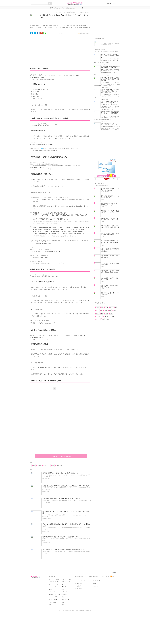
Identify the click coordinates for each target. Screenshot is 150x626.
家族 (110, 310)
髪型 (106, 310)
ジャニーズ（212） (66, 12)
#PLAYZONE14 (81, 335)
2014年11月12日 (47, 169)
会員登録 (109, 3)
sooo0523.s (44, 554)
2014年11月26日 (60, 263)
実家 (102, 313)
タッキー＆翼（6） (80, 12)
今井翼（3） (87, 12)
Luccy (43, 478)
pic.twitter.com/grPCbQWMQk (37, 77)
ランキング (106, 316)
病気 (34, 465)
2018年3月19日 (54, 276)
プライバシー (96, 586)
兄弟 (113, 316)
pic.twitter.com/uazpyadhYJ (51, 322)
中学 (103, 319)
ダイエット (99, 316)
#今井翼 (66, 75)
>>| (64, 388)
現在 (53, 465)
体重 (107, 307)
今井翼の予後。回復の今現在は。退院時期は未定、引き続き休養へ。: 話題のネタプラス (56, 236)
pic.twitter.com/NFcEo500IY (55, 275)
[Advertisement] (46, 50)
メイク (98, 319)
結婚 (102, 307)
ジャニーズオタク (105, 109)
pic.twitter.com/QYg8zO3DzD (37, 167)
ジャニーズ (59, 465)
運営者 (94, 583)
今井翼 (39, 465)
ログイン (115, 3)
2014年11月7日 (49, 144)
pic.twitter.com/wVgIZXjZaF (36, 337)
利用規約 (79, 586)
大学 (111, 313)
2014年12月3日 (44, 257)
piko (43, 491)
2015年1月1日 (48, 323)
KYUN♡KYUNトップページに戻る (61, 456)
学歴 (97, 313)
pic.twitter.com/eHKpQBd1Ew (53, 124)
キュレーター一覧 (81, 581)
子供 (116, 307)
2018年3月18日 (50, 79)
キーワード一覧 (96, 581)
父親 (108, 319)
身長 (97, 307)
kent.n (102, 87)
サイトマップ (80, 588)
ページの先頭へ (114, 572)
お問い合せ (79, 583)
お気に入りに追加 (84, 33)
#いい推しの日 (38, 124)
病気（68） (73, 12)
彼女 (111, 307)
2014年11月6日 (54, 150)
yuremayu (44, 518)
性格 (107, 313)
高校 (115, 310)
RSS (113, 576)
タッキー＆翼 (46, 465)
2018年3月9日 (46, 339)
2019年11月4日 (46, 125)
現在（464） (59, 12)
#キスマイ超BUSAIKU (74, 75)
